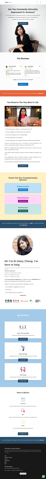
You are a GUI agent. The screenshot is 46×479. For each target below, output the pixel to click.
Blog (5, 463)
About (6, 462)
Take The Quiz (23, 189)
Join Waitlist (23, 23)
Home (6, 455)
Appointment (7, 460)
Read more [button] (8, 75)
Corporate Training (8, 457)
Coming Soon (23, 380)
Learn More (23, 339)
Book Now (23, 473)
